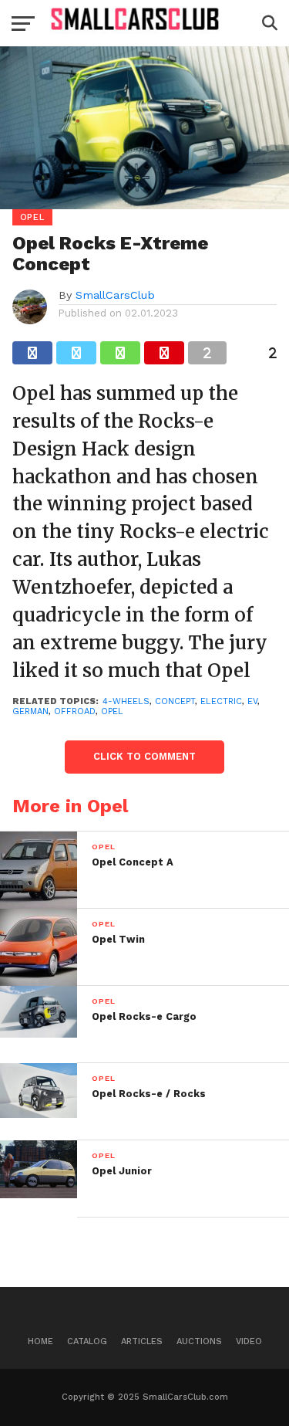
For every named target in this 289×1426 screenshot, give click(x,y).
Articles (142, 1341)
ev (252, 701)
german (30, 711)
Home (40, 1341)
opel (112, 711)
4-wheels (126, 701)
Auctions (199, 1341)
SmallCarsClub (115, 295)
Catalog (87, 1341)
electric (221, 701)
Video (249, 1341)
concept (175, 701)
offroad (75, 711)
